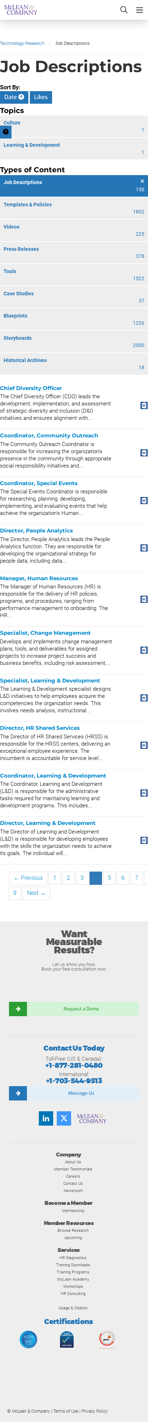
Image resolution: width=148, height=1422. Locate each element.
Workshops (73, 1286)
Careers (73, 1176)
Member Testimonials (73, 1169)
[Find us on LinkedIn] (46, 1118)
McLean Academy (73, 1279)
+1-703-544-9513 (74, 1081)
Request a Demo (81, 1009)
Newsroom (73, 1190)
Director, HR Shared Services (40, 727)
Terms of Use (65, 1411)
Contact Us (73, 1183)
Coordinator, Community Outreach (49, 435)
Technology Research (22, 43)
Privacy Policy (95, 1411)
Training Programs (73, 1272)
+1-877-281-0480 (73, 1065)
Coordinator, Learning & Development (53, 775)
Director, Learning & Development (48, 823)
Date (11, 97)
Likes (41, 97)
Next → (36, 893)
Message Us (81, 1093)
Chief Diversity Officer (31, 388)
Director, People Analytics (36, 530)
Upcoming (73, 1237)
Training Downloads (73, 1264)
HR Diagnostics (73, 1257)
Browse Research (73, 1230)
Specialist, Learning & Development (50, 680)
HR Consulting (73, 1293)
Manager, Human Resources (39, 578)
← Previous (28, 877)
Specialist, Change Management (45, 632)
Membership (73, 1210)
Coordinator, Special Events (39, 483)
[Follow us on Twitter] (64, 1118)
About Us (73, 1161)
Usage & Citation (73, 1307)
